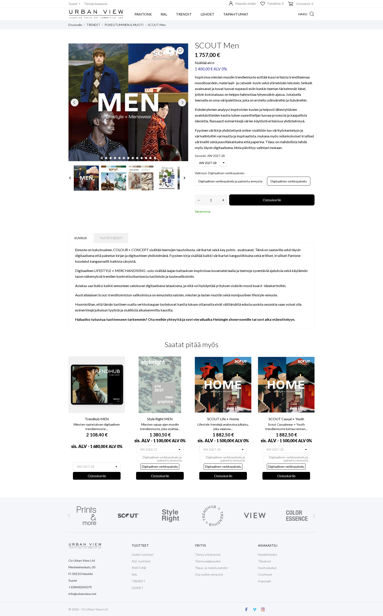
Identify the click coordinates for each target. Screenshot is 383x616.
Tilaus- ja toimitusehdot (211, 568)
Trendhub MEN (97, 419)
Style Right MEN (160, 419)
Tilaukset (264, 561)
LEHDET (207, 14)
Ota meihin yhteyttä (209, 574)
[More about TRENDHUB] (213, 516)
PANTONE (143, 14)
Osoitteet (265, 574)
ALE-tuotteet (141, 561)
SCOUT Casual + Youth (286, 419)
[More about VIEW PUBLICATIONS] (255, 516)
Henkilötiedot (267, 554)
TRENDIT (184, 14)
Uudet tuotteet (143, 554)
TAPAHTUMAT (235, 14)
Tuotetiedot (111, 238)
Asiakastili (267, 545)
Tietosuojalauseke (208, 561)
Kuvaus (80, 238)
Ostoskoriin (272, 200)
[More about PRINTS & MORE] (86, 516)
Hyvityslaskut (267, 568)
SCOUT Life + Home (223, 419)
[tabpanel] (128, 102)
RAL (164, 14)
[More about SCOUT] (128, 516)
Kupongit (264, 581)
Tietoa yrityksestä (207, 554)
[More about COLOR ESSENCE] (297, 516)
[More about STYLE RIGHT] (170, 516)
